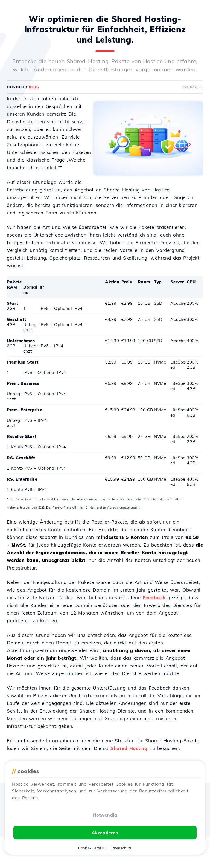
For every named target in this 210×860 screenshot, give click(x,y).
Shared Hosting (128, 748)
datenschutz (121, 848)
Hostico (15, 87)
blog (34, 87)
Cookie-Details (91, 848)
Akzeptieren (105, 832)
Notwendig (105, 815)
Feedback (154, 597)
